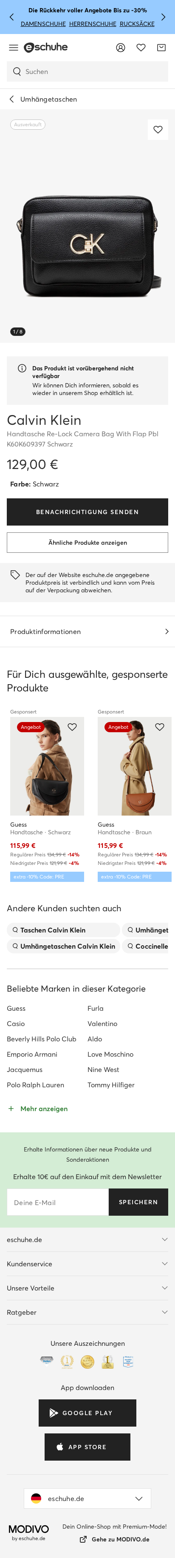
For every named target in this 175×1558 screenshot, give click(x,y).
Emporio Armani (32, 1054)
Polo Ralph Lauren (35, 1084)
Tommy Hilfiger (111, 1084)
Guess (16, 1008)
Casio (16, 1023)
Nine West (103, 1069)
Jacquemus (24, 1069)
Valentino (102, 1023)
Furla (96, 1008)
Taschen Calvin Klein (52, 930)
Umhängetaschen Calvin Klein (67, 946)
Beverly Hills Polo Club (41, 1039)
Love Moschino (110, 1054)
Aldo (95, 1039)
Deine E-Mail (35, 1202)
